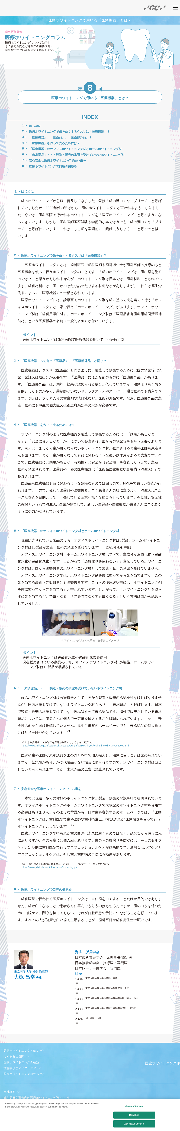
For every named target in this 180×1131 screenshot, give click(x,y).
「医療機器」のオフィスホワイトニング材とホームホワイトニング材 (75, 149)
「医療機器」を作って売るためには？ (54, 143)
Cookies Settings (134, 1106)
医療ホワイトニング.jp (162, 1063)
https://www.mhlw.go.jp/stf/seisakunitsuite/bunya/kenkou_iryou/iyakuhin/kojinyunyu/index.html (75, 745)
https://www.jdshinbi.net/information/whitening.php (50, 867)
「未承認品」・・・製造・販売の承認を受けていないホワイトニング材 (77, 154)
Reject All (134, 1115)
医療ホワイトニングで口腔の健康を (53, 166)
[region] (90, 1115)
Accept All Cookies (134, 1124)
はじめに (35, 125)
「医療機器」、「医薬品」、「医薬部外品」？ (60, 137)
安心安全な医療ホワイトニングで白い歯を (57, 160)
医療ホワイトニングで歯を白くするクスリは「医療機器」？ (69, 131)
